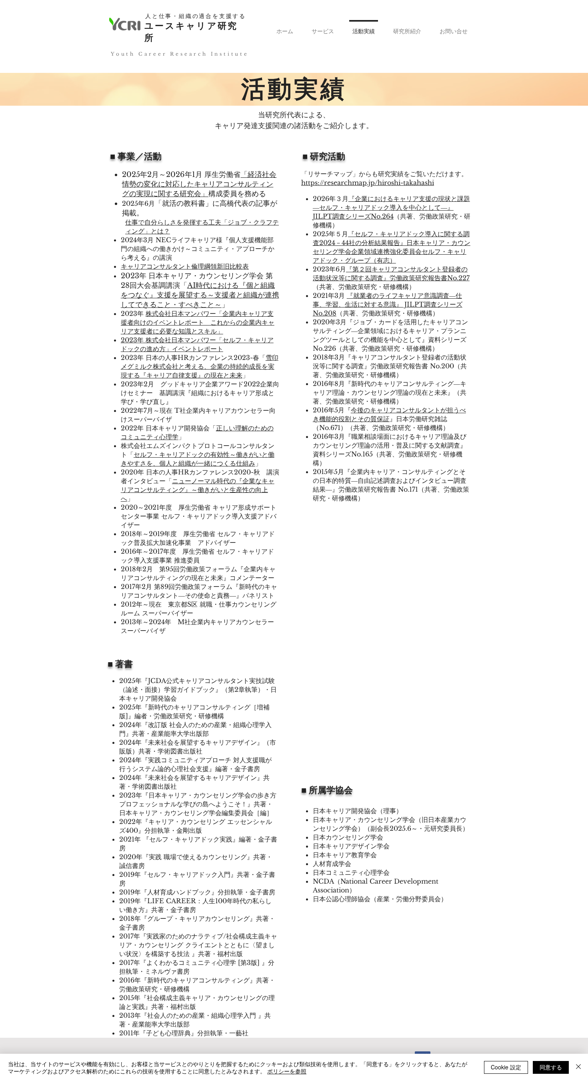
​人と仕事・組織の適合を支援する (195, 16)
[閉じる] (578, 1067)
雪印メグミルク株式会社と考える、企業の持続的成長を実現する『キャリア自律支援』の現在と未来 (199, 366)
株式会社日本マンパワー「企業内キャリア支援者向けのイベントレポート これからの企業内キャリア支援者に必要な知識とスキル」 (197, 322)
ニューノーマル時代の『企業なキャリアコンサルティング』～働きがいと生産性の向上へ (197, 489)
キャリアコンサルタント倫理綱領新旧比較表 (185, 266)
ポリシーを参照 (286, 1071)
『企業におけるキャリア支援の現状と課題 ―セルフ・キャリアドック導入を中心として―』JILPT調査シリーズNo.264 (391, 207)
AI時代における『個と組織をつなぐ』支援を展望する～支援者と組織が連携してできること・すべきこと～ (200, 295)
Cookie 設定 (506, 1067)
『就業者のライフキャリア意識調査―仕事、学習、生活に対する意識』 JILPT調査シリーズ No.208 (387, 304)
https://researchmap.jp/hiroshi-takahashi (367, 183)
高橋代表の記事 (245, 203)
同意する (551, 1067)
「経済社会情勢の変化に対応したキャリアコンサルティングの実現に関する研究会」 (199, 184)
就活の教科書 (183, 203)
